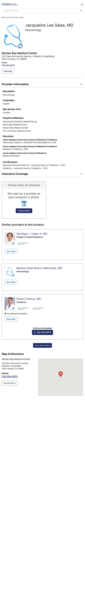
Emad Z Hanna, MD (28, 298)
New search (19, 17)
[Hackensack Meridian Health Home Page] (9, 4)
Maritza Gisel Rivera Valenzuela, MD (39, 268)
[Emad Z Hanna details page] (10, 303)
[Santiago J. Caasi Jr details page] (10, 238)
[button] (42, 84)
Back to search (7, 17)
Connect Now (24, 211)
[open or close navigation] (82, 4)
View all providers (42, 345)
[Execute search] (82, 10)
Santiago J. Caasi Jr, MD (31, 233)
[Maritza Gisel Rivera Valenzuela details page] (10, 271)
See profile (10, 251)
